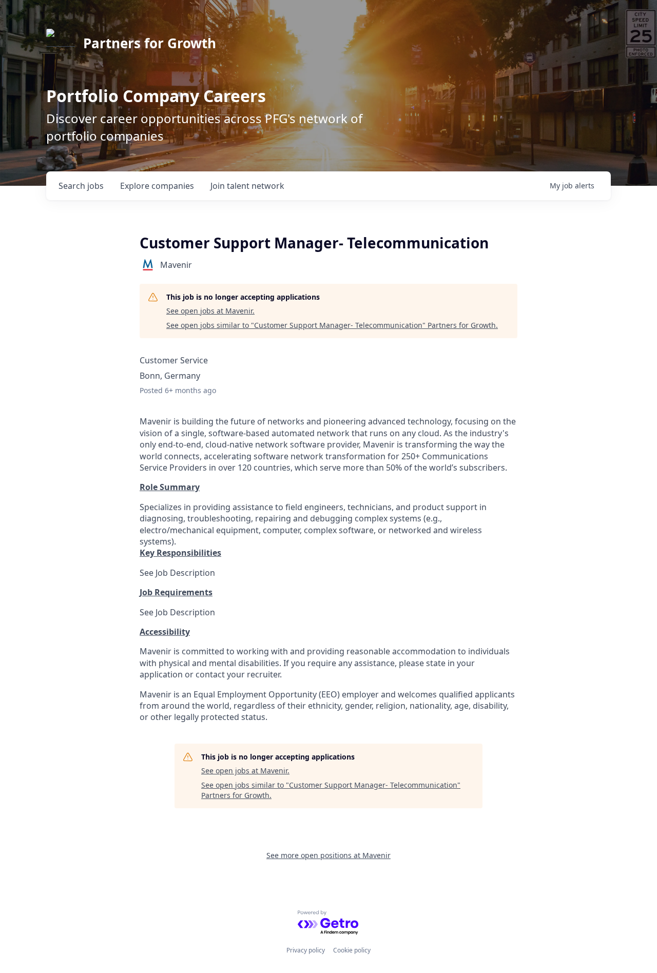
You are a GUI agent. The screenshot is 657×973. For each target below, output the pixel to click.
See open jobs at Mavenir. (210, 311)
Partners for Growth (149, 43)
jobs (81, 185)
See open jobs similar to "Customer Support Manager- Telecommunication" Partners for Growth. (332, 325)
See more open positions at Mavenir (328, 855)
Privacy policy (305, 950)
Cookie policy (352, 950)
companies (157, 185)
